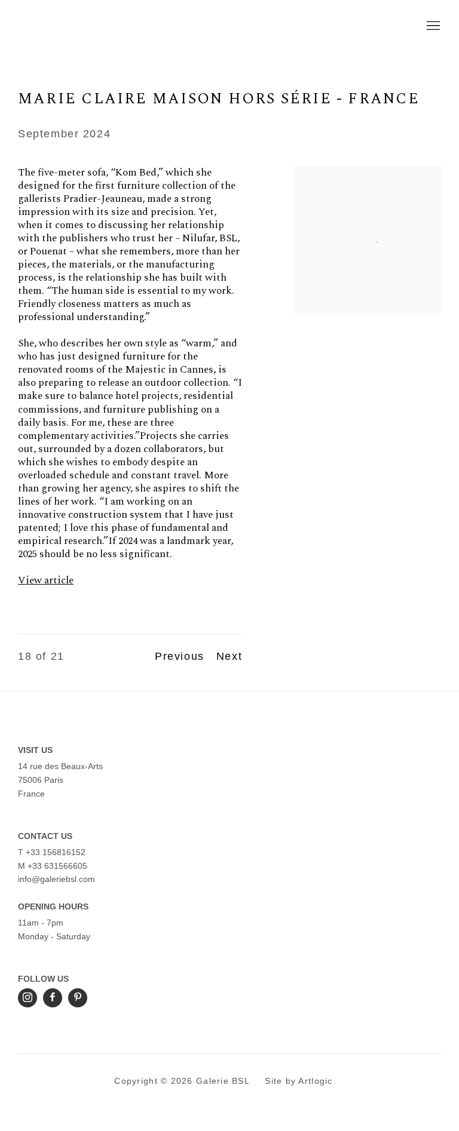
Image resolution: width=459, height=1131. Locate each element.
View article (46, 580)
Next (229, 656)
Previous (179, 656)
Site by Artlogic (298, 1081)
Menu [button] (432, 26)
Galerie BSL (119, 26)
